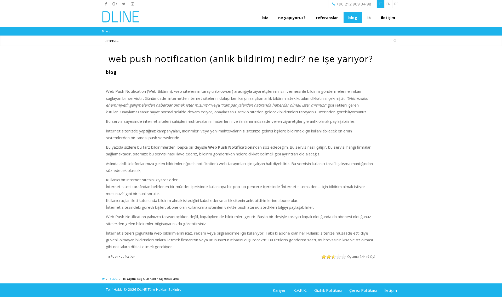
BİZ (265, 17)
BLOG (352, 17)
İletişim (390, 290)
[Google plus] (115, 4)
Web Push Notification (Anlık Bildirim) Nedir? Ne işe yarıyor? (241, 59)
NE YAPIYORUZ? (292, 17)
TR (381, 4)
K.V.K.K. (300, 290)
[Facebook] (106, 4)
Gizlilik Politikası (328, 290)
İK (369, 17)
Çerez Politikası (363, 290)
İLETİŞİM (388, 17)
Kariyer (279, 290)
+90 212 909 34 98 (353, 4)
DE (396, 4)
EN (388, 4)
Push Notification (122, 257)
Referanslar (327, 17)
